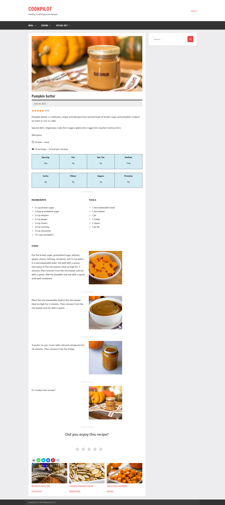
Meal (30, 25)
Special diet (62, 25)
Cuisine (44, 25)
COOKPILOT (40, 9)
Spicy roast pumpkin (117, 485)
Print (34, 460)
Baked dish (74, 491)
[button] (38, 460)
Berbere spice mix (41, 485)
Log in (194, 10)
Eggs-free (37, 491)
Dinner (110, 491)
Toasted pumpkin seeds (81, 485)
